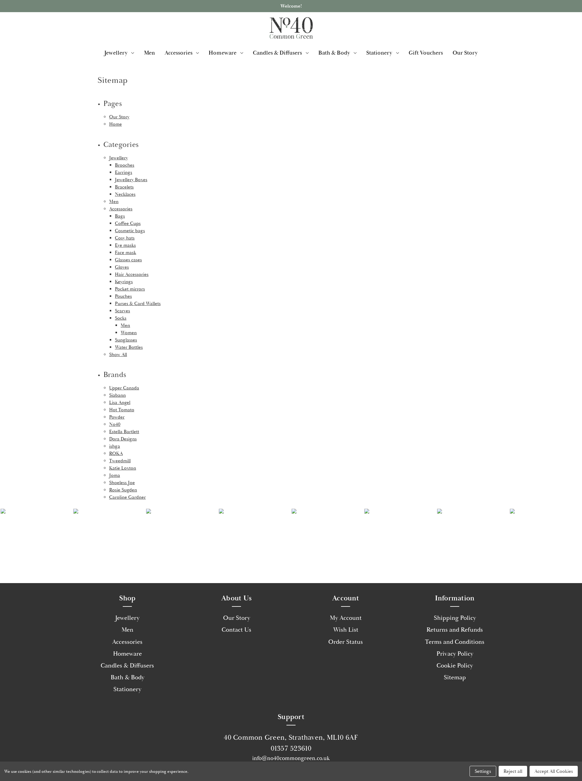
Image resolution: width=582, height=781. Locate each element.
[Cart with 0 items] (570, 27)
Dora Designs (123, 439)
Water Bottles (129, 347)
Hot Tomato (121, 410)
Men (149, 52)
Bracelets (124, 187)
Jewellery (116, 52)
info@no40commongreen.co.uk (291, 758)
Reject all (512, 771)
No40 (114, 424)
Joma (114, 475)
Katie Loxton (122, 468)
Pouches (123, 296)
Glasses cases (128, 260)
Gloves (122, 267)
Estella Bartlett (124, 432)
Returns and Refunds (454, 630)
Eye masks (125, 245)
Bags (120, 216)
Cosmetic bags (130, 231)
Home (115, 124)
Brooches (124, 165)
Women (129, 333)
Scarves (122, 311)
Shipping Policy (455, 618)
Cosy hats (125, 238)
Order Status (345, 642)
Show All (118, 354)
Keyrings (124, 282)
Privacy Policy (454, 654)
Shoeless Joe (122, 483)
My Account (346, 618)
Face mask (125, 253)
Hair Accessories (132, 274)
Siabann (117, 395)
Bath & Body (334, 52)
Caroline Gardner (127, 497)
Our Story (465, 52)
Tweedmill (120, 461)
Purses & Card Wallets (138, 304)
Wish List (345, 630)
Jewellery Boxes (131, 180)
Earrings (123, 172)
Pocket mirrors (130, 289)
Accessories (178, 52)
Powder (117, 417)
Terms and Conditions (454, 642)
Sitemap (455, 677)
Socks (120, 318)
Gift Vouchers (426, 52)
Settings (483, 771)
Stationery (379, 52)
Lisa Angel (119, 402)
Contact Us (236, 630)
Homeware (222, 52)
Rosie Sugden (123, 490)
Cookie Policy (454, 666)
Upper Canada (124, 388)
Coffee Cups (128, 223)
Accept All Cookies (553, 771)
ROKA (116, 453)
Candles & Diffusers (277, 52)
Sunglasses (126, 340)
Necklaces (125, 194)
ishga (114, 446)
